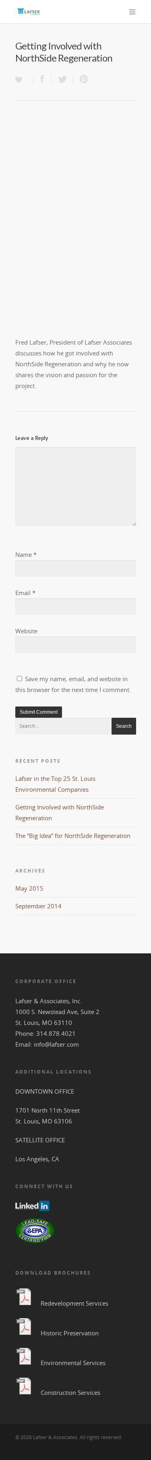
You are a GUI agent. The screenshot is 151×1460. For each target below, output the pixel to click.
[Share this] (42, 79)
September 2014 (38, 906)
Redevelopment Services (74, 1303)
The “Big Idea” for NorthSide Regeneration (72, 836)
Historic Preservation (70, 1333)
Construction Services (70, 1392)
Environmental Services (73, 1363)
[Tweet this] (62, 79)
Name (26, 554)
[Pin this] (82, 79)
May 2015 (29, 888)
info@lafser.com (56, 1044)
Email (25, 593)
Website (26, 631)
